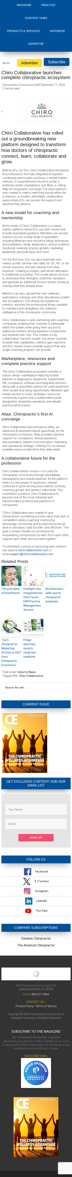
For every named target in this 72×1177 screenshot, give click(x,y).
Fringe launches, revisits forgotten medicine (29, 648)
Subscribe (56, 62)
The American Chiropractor (36, 945)
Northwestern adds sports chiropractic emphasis (54, 595)
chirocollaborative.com (33, 550)
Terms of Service (46, 1006)
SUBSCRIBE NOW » (36, 1056)
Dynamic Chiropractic (36, 938)
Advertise (29, 63)
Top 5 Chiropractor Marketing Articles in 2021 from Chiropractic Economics (11, 652)
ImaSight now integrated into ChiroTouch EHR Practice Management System (33, 599)
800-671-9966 (40, 994)
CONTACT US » (36, 1001)
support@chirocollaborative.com (31, 554)
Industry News (26, 672)
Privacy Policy (24, 1006)
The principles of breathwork (10, 591)
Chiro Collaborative (31, 675)
